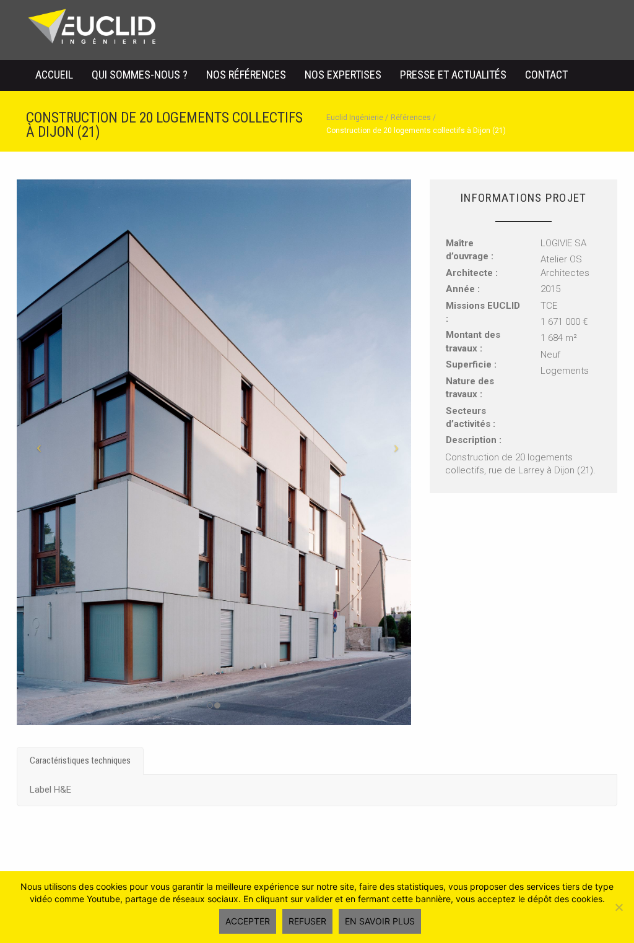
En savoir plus (380, 921)
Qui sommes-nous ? (140, 74)
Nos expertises (343, 74)
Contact (546, 74)
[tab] (80, 761)
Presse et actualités (453, 74)
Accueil (54, 74)
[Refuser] (618, 907)
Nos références (246, 74)
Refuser (307, 921)
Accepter (247, 921)
